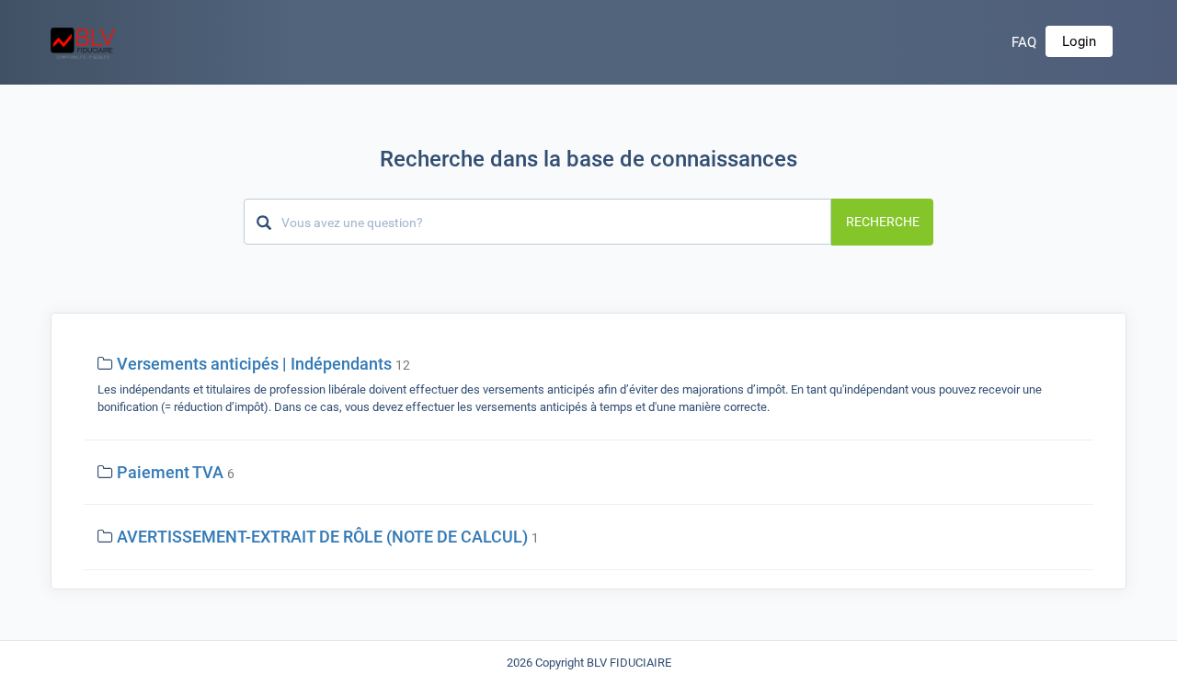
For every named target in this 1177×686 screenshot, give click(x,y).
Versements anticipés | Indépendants (254, 363)
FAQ (1023, 42)
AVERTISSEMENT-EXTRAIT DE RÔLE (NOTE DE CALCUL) (322, 536)
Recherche (883, 221)
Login (1079, 41)
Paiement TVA (170, 472)
